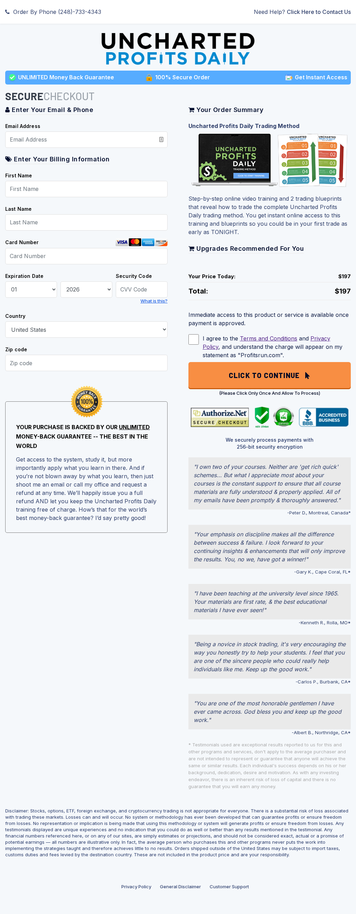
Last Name (18, 209)
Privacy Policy (136, 886)
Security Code (134, 276)
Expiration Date (24, 276)
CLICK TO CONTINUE (267, 375)
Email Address (22, 126)
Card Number (22, 242)
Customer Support (229, 886)
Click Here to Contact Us (319, 11)
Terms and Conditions (268, 338)
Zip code (16, 349)
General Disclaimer (180, 886)
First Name (18, 175)
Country (15, 316)
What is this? (154, 301)
